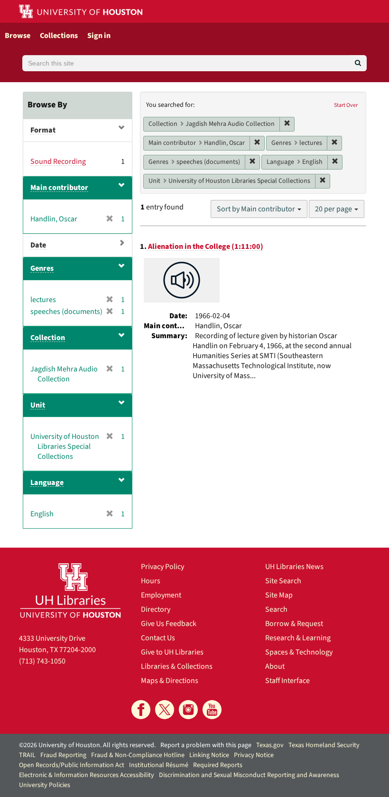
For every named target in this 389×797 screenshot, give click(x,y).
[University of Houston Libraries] (70, 590)
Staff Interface (287, 680)
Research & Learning (298, 638)
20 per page (334, 209)
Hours (150, 581)
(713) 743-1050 (42, 661)
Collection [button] (47, 337)
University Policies (44, 785)
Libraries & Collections (177, 666)
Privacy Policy (162, 566)
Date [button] (38, 245)
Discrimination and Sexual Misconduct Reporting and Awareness (249, 775)
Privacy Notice (254, 755)
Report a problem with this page (205, 745)
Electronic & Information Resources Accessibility (86, 775)
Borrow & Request (294, 623)
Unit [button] (37, 405)
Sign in (99, 35)
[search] (358, 63)
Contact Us (158, 638)
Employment (161, 595)
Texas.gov (270, 745)
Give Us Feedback (168, 623)
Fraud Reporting (63, 755)
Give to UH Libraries (172, 652)
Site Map (279, 595)
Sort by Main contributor (256, 209)
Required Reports (217, 765)
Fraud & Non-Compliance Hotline (138, 755)
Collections (59, 35)
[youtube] (212, 709)
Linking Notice (209, 755)
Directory (155, 609)
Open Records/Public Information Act (71, 765)
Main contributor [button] (59, 187)
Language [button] (47, 482)
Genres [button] (42, 268)
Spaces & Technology (299, 652)
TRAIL (27, 755)
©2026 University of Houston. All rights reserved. (87, 745)
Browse (17, 35)
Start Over (346, 105)
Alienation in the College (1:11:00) (205, 246)
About (275, 666)
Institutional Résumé (158, 765)
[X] (164, 709)
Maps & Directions (169, 680)
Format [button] (43, 130)
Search (276, 609)
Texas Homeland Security (324, 745)
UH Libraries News (294, 566)
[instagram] (188, 709)
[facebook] (140, 709)
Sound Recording (58, 161)
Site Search (283, 581)
